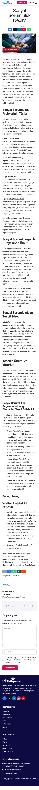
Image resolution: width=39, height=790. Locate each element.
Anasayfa (5, 711)
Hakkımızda (6, 714)
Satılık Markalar (7, 751)
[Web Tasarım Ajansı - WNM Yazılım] (19, 788)
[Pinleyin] (24, 29)
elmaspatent (8, 591)
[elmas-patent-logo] (7, 2)
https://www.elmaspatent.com (13, 597)
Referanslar (6, 724)
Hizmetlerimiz (7, 718)
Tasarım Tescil (7, 745)
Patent (4, 739)
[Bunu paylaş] (10, 29)
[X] (9, 698)
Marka (4, 742)
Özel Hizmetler (7, 748)
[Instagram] (19, 698)
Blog (9, 576)
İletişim (4, 727)
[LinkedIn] (14, 698)
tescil (33, 424)
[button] (34, 2)
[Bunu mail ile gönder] (4, 571)
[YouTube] (23, 698)
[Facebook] (4, 698)
